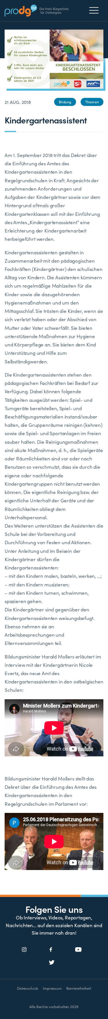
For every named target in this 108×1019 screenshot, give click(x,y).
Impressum (52, 988)
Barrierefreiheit (78, 988)
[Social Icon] (24, 949)
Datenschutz (27, 988)
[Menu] (95, 10)
